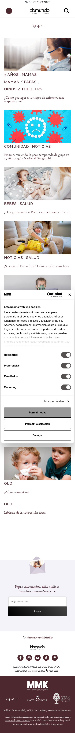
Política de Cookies (36, 710)
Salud (26, 204)
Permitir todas (37, 412)
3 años (11, 74)
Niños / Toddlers (23, 89)
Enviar (37, 611)
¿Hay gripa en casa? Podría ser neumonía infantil (36, 212)
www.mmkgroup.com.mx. (17, 720)
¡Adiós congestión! (16, 492)
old (8, 483)
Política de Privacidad (14, 710)
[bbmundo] (39, 11)
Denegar (37, 435)
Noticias (41, 146)
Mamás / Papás (20, 82)
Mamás (29, 74)
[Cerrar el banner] (70, 294)
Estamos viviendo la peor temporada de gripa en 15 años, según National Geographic (36, 156)
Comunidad (16, 146)
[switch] (66, 365)
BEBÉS (10, 204)
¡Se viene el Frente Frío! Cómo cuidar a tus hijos (36, 266)
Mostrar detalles (54, 401)
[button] (9, 11)
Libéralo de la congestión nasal (25, 512)
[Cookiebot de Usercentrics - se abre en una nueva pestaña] (47, 294)
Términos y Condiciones (59, 710)
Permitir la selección (37, 423)
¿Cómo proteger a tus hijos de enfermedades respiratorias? (34, 99)
